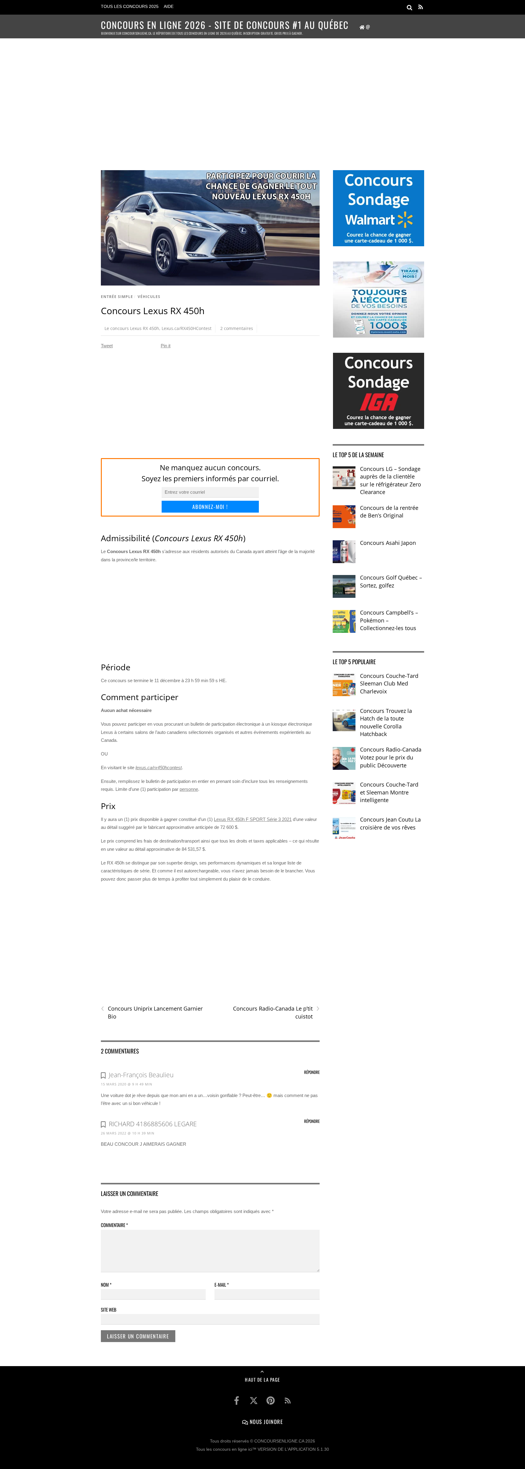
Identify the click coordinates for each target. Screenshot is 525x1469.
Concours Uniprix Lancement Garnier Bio (152, 1012)
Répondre (312, 1072)
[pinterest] (270, 1400)
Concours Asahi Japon (388, 542)
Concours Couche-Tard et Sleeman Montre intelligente (389, 792)
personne (189, 789)
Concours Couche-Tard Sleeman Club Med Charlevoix (389, 683)
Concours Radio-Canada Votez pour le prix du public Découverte (390, 757)
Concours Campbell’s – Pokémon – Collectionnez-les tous (389, 620)
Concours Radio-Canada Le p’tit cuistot (276, 1012)
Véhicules (149, 296)
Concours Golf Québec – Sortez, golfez (391, 581)
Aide (168, 6)
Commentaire (114, 1225)
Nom (106, 1284)
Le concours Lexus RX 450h (132, 328)
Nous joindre (265, 1421)
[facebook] (236, 1400)
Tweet (107, 345)
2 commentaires (236, 328)
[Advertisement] (262, 96)
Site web (108, 1309)
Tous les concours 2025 (130, 6)
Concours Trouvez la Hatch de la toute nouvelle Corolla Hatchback (386, 722)
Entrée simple (117, 296)
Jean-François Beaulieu (141, 1075)
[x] (253, 1400)
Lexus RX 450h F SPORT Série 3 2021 (253, 819)
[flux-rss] (287, 1400)
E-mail (221, 1284)
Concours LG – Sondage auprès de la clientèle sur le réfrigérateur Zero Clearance (390, 480)
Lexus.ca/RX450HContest (186, 328)
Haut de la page (262, 1379)
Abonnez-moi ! (210, 506)
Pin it (165, 345)
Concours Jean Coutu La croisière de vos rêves (390, 823)
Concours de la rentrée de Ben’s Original (389, 511)
